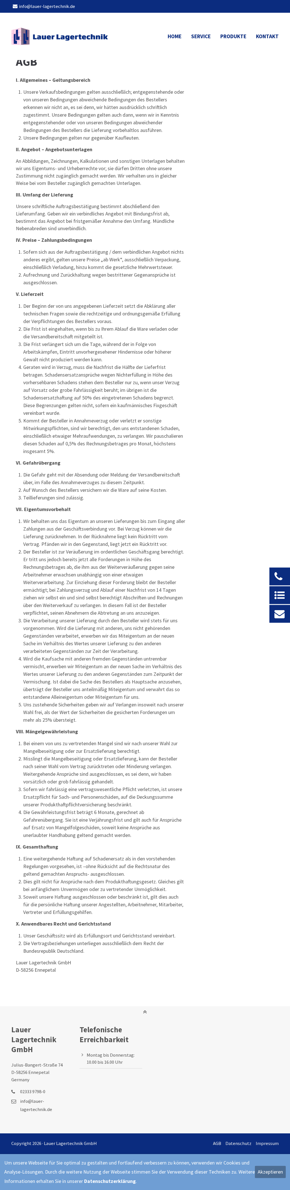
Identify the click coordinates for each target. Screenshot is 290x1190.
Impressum (267, 1143)
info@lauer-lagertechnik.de (47, 6)
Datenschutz (238, 1143)
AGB (217, 1143)
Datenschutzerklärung (110, 1181)
